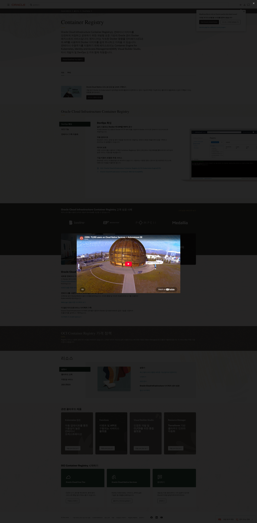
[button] (253, 3)
